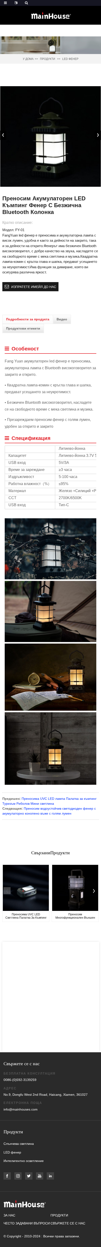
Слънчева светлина (19, 1144)
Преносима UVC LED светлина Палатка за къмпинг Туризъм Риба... (26, 916)
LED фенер (70, 59)
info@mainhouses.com (21, 1109)
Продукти (47, 59)
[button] (98, 135)
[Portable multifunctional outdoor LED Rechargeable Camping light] (75, 888)
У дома (28, 59)
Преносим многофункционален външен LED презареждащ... (75, 916)
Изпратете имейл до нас (33, 287)
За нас (9, 1215)
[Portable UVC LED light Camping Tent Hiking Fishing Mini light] (26, 888)
